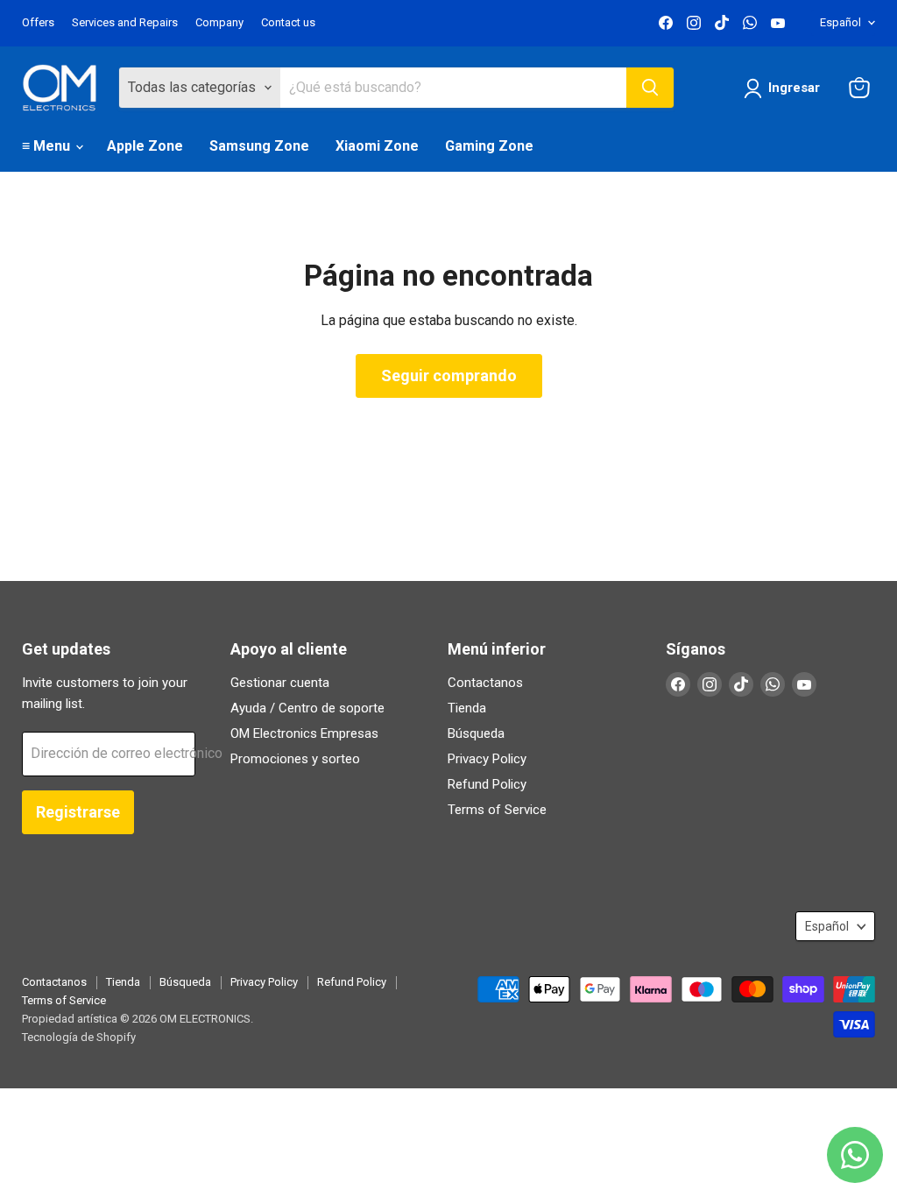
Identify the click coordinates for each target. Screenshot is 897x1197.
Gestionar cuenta (279, 683)
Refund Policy (487, 784)
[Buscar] (650, 87)
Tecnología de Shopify (79, 1037)
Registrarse (78, 812)
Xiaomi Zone (377, 146)
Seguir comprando (449, 375)
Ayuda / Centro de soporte (307, 708)
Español (840, 22)
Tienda (467, 708)
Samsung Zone (259, 146)
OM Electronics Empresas (304, 733)
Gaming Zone (489, 146)
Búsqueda (476, 733)
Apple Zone (145, 146)
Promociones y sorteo (295, 759)
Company (219, 23)
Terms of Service (497, 810)
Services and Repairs (125, 23)
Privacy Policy (487, 759)
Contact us (288, 23)
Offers (38, 23)
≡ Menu (48, 146)
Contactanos (485, 683)
